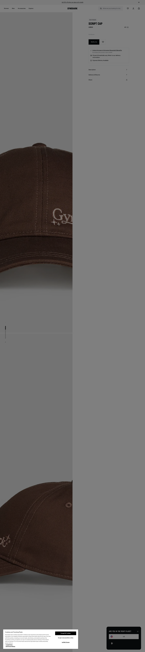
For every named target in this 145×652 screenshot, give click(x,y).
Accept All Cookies (66, 633)
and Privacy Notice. (10, 646)
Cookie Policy (9, 644)
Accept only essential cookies (65, 638)
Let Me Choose (65, 642)
